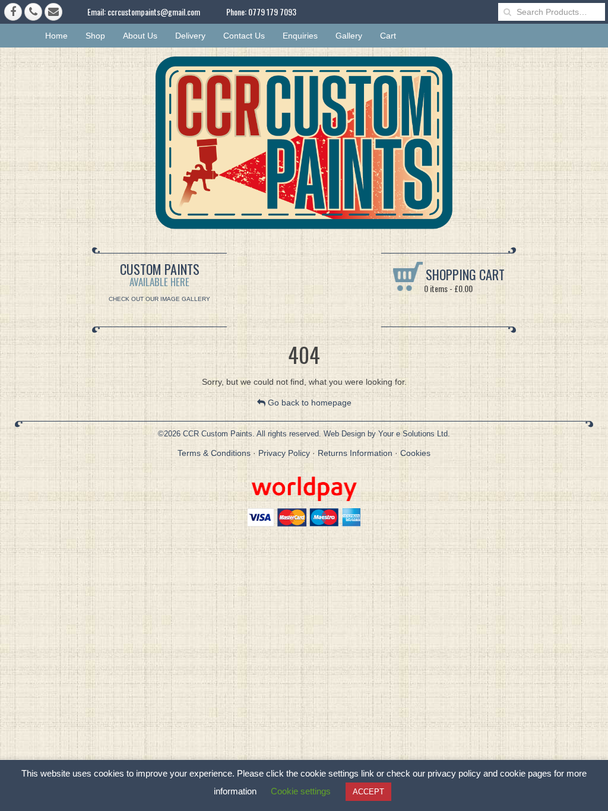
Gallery (348, 35)
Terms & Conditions (214, 453)
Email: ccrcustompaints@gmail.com (143, 11)
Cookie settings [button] (301, 791)
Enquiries (300, 35)
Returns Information (355, 453)
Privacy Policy (284, 453)
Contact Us (244, 35)
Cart (388, 35)
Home (56, 35)
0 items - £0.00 (447, 288)
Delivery (190, 35)
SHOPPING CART (464, 274)
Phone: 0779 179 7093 (261, 11)
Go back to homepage (308, 402)
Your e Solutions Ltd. (414, 433)
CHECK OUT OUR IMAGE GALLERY (159, 299)
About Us (140, 35)
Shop (95, 35)
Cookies (415, 453)
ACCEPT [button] (368, 791)
